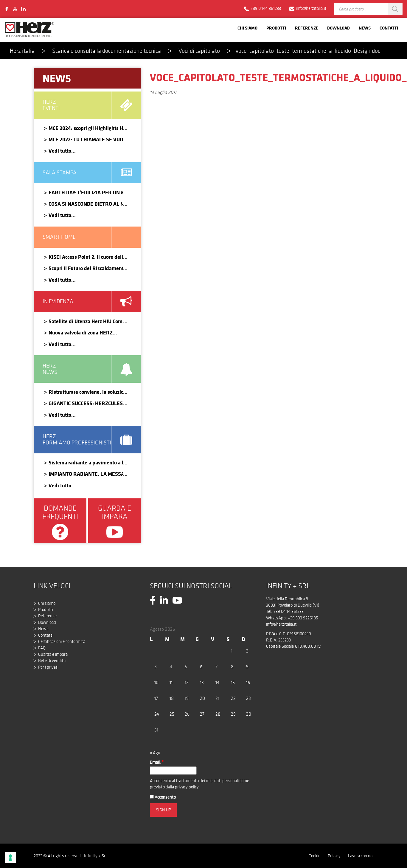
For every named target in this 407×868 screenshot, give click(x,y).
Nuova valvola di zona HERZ (81, 332)
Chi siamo (247, 28)
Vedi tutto (60, 150)
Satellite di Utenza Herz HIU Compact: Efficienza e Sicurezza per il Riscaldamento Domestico (86, 321)
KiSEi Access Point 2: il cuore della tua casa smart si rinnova (86, 257)
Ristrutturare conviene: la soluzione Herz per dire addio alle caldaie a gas (86, 392)
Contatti (389, 28)
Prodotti (276, 28)
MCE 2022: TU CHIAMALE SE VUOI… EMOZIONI (86, 139)
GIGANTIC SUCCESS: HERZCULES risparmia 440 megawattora (86, 403)
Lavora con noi (360, 855)
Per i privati (48, 667)
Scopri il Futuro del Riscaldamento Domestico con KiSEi (86, 268)
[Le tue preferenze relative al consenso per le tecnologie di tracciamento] (10, 857)
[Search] (395, 9)
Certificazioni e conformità (61, 641)
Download (338, 28)
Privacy (334, 855)
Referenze (306, 28)
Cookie (314, 855)
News (365, 28)
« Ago (155, 752)
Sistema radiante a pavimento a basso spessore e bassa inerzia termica (86, 462)
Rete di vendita (52, 660)
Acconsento (165, 797)
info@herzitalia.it (281, 624)
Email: (157, 762)
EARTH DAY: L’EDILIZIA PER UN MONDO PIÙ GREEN (86, 192)
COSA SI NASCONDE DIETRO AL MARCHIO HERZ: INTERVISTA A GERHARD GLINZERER (86, 203)
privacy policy (187, 787)
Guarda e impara (53, 654)
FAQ (42, 647)
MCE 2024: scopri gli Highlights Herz (86, 128)
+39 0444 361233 (288, 611)
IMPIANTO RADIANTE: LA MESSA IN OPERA (86, 474)
